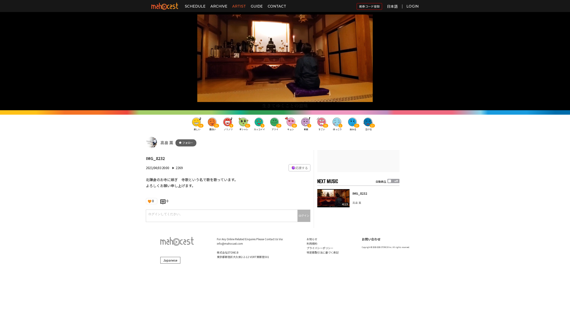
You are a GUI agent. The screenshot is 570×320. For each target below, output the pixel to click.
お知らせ (312, 239)
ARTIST (239, 6)
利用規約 (312, 243)
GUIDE (257, 6)
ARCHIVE (218, 6)
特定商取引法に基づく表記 (323, 252)
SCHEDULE (195, 6)
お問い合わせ (371, 239)
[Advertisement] (358, 161)
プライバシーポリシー (320, 248)
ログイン (304, 215)
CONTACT (277, 6)
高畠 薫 (166, 142)
